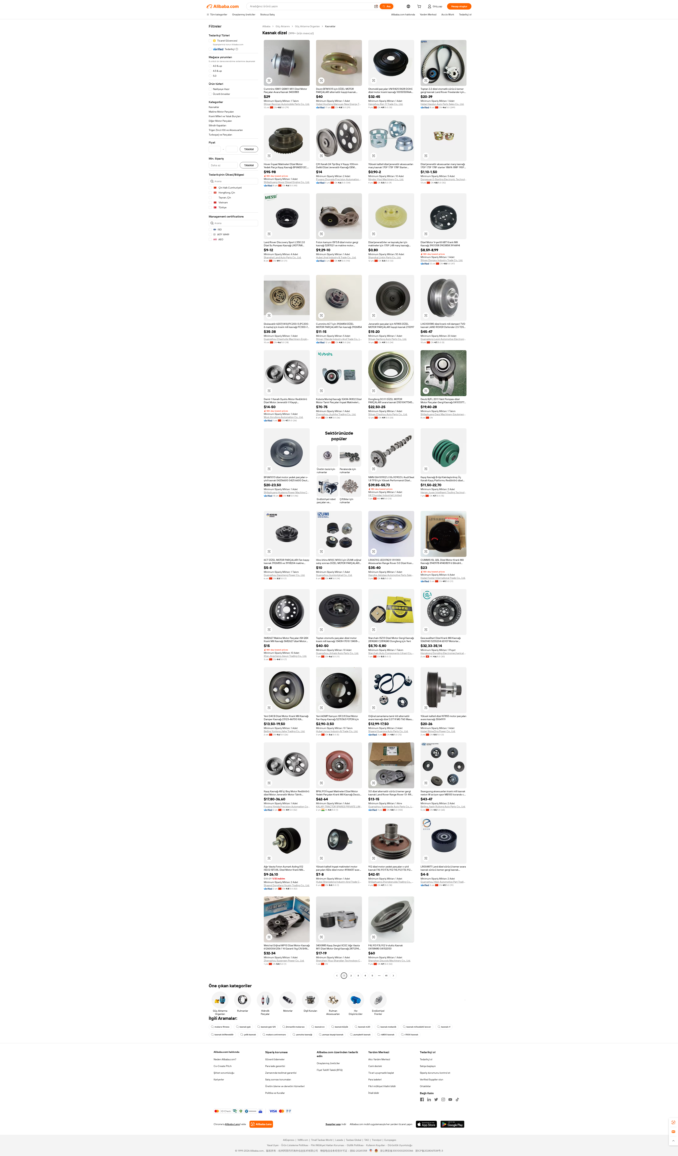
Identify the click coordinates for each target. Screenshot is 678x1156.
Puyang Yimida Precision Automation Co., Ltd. (287, 806)
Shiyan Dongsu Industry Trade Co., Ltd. (442, 260)
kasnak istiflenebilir (224, 1034)
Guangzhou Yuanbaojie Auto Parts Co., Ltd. (391, 806)
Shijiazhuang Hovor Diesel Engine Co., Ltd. (287, 182)
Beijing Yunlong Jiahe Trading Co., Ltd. (284, 731)
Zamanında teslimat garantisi (280, 1072)
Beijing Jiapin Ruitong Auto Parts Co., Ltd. (443, 806)
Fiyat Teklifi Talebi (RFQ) (330, 1070)
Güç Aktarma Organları (307, 26)
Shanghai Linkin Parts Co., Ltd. (384, 257)
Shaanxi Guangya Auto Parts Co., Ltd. (388, 731)
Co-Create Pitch (223, 1066)
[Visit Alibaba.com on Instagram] (443, 1099)
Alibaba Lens (232, 1124)
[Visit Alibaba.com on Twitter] (436, 1099)
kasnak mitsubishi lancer (418, 1027)
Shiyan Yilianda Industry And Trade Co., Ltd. (339, 339)
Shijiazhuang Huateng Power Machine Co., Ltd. (287, 492)
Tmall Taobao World (321, 1140)
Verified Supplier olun (431, 1079)
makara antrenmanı (276, 1034)
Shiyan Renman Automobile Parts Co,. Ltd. (287, 104)
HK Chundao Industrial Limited (385, 495)
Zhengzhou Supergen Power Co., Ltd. (284, 960)
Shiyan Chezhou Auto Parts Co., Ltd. (387, 414)
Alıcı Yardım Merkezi (379, 1059)
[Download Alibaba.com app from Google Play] (452, 1124)
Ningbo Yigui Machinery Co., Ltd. (386, 179)
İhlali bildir (373, 1093)
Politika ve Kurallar (275, 1093)
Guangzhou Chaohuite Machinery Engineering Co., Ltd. (287, 339)
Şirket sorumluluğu (224, 1072)
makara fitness (222, 1027)
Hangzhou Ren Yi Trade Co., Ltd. (385, 104)
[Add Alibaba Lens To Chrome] (261, 1124)
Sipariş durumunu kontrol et (435, 1072)
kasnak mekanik (388, 1027)
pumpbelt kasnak (361, 1034)
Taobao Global (353, 1140)
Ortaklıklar (425, 1086)
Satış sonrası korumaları (278, 1079)
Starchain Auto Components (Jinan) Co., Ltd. (391, 653)
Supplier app (333, 1124)
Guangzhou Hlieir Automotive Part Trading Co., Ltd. (443, 881)
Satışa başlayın (428, 1066)
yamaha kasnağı (304, 1034)
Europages (390, 1140)
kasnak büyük (341, 1027)
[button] (376, 6)
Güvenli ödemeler (275, 1059)
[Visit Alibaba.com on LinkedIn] (429, 1099)
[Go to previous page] (337, 975)
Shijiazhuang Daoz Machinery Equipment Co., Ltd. (443, 414)
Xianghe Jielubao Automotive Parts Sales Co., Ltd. (391, 575)
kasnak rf (445, 1027)
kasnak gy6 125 (268, 1027)
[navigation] (233, 501)
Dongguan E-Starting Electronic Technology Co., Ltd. (443, 179)
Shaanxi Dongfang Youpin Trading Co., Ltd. (287, 885)
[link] (673, 1122)
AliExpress (288, 1140)
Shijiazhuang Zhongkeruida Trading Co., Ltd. (391, 881)
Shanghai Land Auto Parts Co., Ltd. (282, 257)
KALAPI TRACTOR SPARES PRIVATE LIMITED (339, 806)
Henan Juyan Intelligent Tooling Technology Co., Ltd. (443, 492)
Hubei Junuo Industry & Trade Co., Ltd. (337, 731)
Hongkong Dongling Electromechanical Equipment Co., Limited (443, 653)
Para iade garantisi (275, 1066)
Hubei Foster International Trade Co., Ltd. (443, 577)
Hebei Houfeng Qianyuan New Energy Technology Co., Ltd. (339, 104)
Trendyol (376, 1140)
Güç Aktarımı (283, 26)
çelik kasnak (250, 1034)
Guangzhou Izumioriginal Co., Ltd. (334, 575)
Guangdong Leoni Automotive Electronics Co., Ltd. (443, 339)
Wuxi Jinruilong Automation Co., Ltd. (283, 417)
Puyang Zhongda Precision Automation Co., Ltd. (339, 179)
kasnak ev (320, 1027)
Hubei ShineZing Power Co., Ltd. (438, 731)
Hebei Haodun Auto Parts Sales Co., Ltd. (442, 104)
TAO (366, 1140)
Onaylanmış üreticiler (328, 1063)
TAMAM (249, 149)
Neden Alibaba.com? (225, 1059)
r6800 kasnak (387, 1034)
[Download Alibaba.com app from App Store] (426, 1124)
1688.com (302, 1140)
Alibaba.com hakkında (226, 1052)
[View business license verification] (371, 1150)
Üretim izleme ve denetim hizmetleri (285, 1086)
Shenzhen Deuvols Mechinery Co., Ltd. (389, 960)
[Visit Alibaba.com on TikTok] (457, 1099)
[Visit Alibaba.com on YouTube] (450, 1099)
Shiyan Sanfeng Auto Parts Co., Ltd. (387, 339)
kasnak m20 (364, 1027)
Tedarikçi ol (426, 1059)
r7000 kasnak (411, 1034)
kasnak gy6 (245, 1027)
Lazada (339, 1140)
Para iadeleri (375, 1079)
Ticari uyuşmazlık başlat (381, 1072)
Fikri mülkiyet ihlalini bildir (382, 1086)
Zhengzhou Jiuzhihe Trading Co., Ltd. (336, 414)
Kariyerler (219, 1079)
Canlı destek (375, 1066)
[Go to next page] (393, 975)
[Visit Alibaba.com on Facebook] (422, 1099)
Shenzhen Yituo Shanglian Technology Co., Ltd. (339, 960)
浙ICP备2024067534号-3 (429, 1150)
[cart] (420, 6)
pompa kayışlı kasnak (332, 1034)
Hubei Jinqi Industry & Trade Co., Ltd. (336, 257)
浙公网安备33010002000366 (396, 1150)
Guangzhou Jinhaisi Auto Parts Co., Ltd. (337, 653)
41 (386, 975)
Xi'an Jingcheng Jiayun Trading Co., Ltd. (285, 656)
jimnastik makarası (295, 1027)
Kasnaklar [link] (330, 26)
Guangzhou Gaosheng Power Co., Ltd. (284, 575)
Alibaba (266, 26)
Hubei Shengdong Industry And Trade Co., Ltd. (339, 881)
